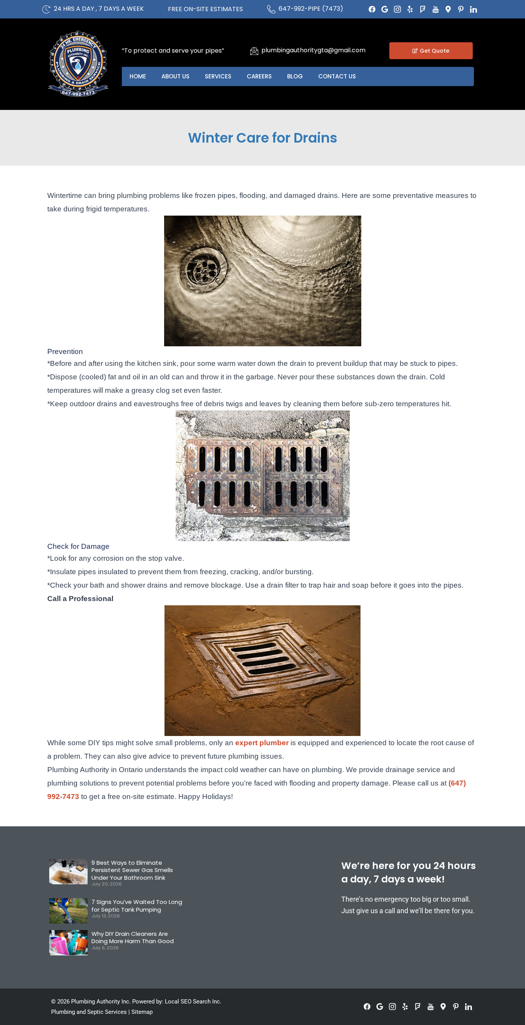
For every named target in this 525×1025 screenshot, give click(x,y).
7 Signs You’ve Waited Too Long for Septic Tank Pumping (136, 906)
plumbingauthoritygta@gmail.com (313, 50)
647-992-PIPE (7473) (311, 8)
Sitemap (142, 1011)
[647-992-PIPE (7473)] (271, 9)
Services (218, 76)
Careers (259, 76)
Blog (295, 76)
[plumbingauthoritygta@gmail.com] (254, 51)
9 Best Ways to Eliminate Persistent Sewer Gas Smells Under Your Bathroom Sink (132, 870)
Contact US (337, 76)
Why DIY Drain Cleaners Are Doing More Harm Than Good (132, 937)
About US (175, 76)
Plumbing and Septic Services (89, 1011)
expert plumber (262, 743)
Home (138, 76)
